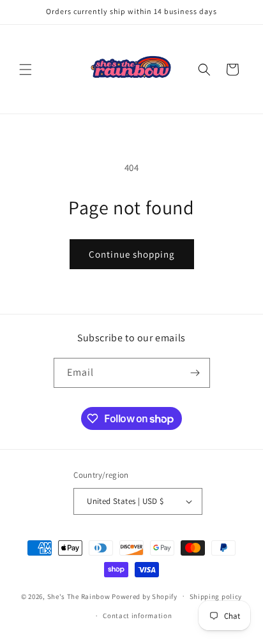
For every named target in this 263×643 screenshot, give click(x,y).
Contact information (137, 615)
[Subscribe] (195, 373)
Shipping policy (216, 596)
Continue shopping (132, 254)
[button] (25, 69)
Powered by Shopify (144, 595)
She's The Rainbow (78, 595)
